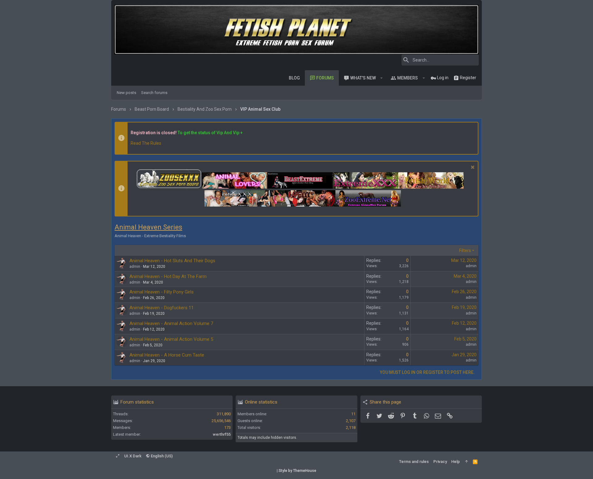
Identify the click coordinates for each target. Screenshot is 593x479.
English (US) (161, 456)
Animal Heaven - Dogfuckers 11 (161, 307)
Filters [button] (465, 250)
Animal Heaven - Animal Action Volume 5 (171, 339)
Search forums (154, 92)
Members (407, 77)
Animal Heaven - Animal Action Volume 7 (171, 323)
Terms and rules (414, 461)
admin (471, 266)
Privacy (440, 461)
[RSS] (475, 461)
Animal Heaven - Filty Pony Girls (161, 292)
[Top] (466, 461)
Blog (294, 77)
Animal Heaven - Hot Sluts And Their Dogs (172, 260)
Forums (325, 77)
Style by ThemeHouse (297, 470)
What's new (363, 77)
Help (455, 461)
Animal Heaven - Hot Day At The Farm (168, 276)
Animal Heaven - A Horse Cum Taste (166, 355)
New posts (126, 92)
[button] (381, 78)
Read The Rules (146, 143)
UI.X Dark (132, 456)
